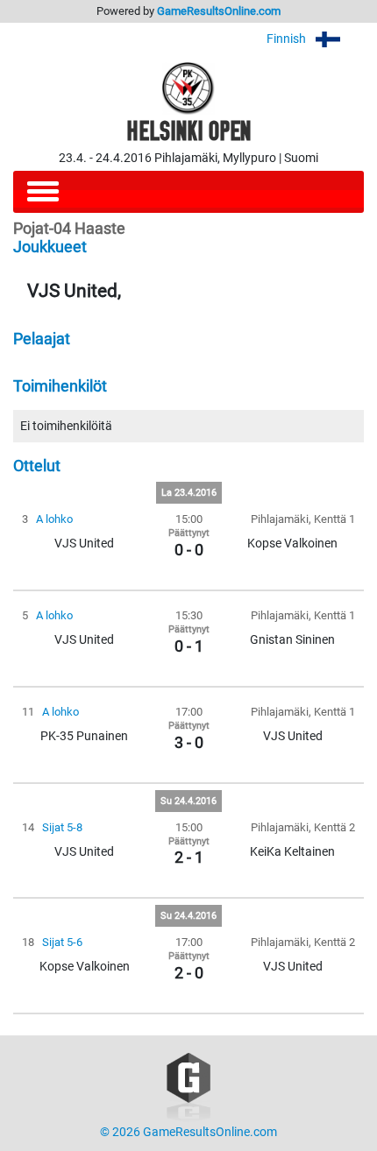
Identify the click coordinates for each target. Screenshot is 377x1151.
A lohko (54, 519)
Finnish (288, 39)
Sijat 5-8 (62, 827)
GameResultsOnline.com (219, 11)
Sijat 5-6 (62, 942)
